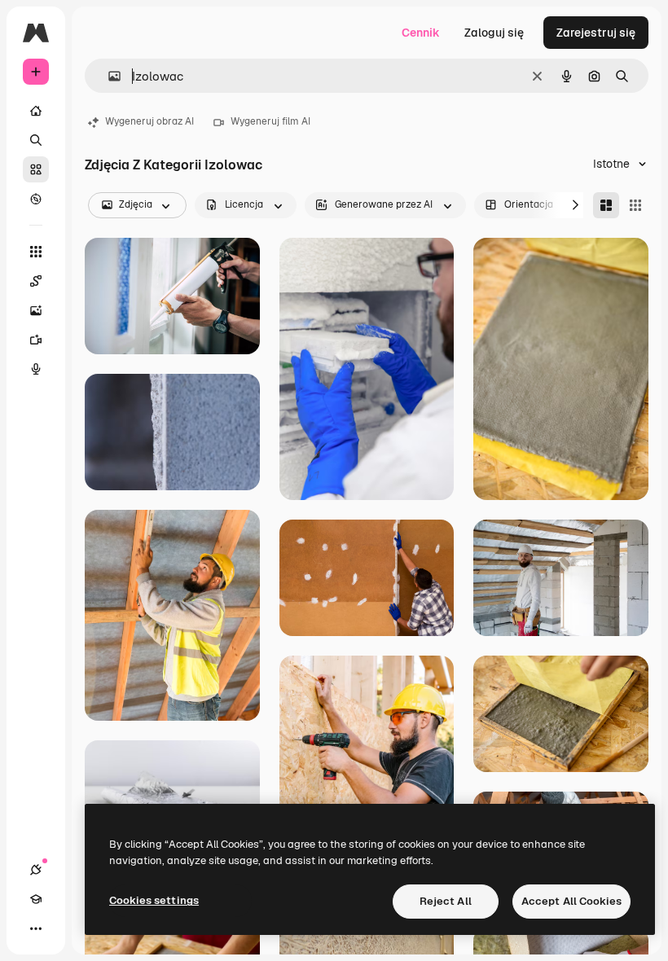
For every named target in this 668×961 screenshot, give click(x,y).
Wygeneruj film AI (270, 121)
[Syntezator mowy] (36, 369)
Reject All (446, 901)
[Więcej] (36, 928)
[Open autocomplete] (108, 76)
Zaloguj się (494, 32)
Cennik (421, 32)
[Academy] (36, 899)
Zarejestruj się (595, 32)
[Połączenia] (36, 870)
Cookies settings (154, 900)
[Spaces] (36, 281)
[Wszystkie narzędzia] (36, 252)
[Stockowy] (36, 169)
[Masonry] (606, 205)
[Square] (635, 205)
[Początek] (36, 111)
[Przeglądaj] (36, 199)
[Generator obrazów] (36, 310)
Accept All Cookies (571, 901)
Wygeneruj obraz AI (149, 121)
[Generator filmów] (36, 340)
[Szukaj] (36, 140)
